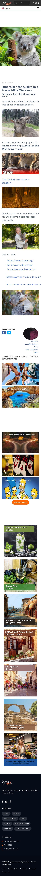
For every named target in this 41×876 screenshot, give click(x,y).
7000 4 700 (8, 845)
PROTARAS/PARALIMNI (22, 824)
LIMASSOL (16, 814)
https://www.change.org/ (20, 260)
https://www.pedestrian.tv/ (21, 269)
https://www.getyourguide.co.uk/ (23, 276)
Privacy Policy (13, 869)
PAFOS (23, 819)
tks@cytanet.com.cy (11, 849)
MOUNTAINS (7, 829)
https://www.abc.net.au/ (19, 264)
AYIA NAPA (6, 824)
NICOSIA (6, 814)
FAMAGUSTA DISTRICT (23, 829)
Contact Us (6, 872)
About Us (32, 869)
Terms (4, 869)
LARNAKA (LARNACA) (9, 819)
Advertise (23, 869)
